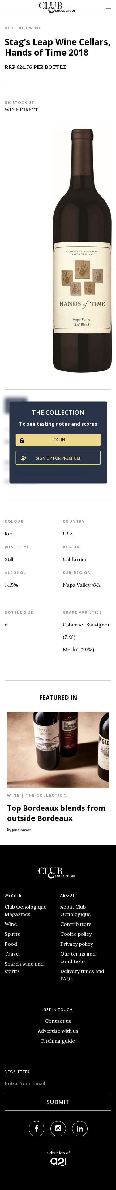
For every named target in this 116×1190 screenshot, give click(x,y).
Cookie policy (76, 934)
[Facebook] (36, 1128)
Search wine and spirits (24, 967)
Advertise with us (58, 1031)
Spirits (12, 934)
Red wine (30, 28)
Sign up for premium (58, 457)
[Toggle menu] (108, 7)
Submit (58, 1101)
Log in (58, 439)
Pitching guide (58, 1041)
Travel (12, 954)
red (9, 28)
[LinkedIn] (80, 1128)
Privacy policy (76, 944)
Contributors (76, 924)
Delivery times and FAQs (82, 975)
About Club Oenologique (75, 910)
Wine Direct (21, 109)
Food (11, 944)
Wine (11, 924)
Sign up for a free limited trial (51, 473)
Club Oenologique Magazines (25, 910)
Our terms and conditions (78, 957)
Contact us (58, 1021)
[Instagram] (58, 1128)
